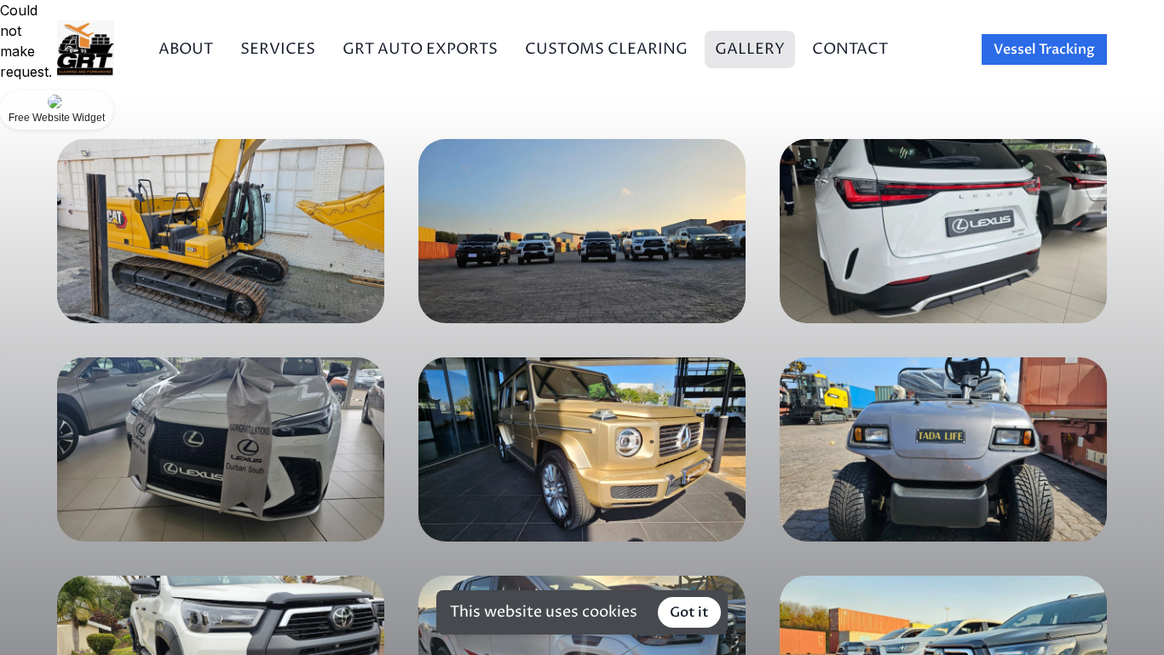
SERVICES (277, 49)
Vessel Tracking (1044, 49)
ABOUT (185, 49)
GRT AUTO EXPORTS (420, 49)
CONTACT (850, 49)
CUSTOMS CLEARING (606, 49)
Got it (689, 612)
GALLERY (750, 49)
